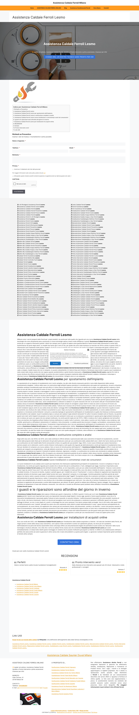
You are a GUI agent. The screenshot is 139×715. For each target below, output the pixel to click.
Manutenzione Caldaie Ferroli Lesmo (101, 644)
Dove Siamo (97, 8)
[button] (88, 350)
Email (72, 148)
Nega (67, 363)
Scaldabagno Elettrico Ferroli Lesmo (102, 646)
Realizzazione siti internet (64, 712)
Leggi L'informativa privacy (59, 710)
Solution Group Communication (82, 712)
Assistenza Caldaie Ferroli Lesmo (24, 111)
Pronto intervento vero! (22, 128)
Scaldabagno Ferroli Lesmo (81, 646)
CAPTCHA (15, 179)
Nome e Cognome (19, 141)
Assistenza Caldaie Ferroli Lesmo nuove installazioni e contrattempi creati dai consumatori (41, 117)
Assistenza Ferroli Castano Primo (62, 694)
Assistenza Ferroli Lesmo (20, 644)
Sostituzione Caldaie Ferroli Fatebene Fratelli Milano (68, 681)
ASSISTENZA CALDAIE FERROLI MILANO (49, 8)
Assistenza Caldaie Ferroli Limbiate (27, 588)
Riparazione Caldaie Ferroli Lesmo (38, 646)
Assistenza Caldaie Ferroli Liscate (27, 592)
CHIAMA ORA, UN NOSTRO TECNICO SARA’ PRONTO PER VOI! (70, 57)
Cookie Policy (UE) (73, 710)
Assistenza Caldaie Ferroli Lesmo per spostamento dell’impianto (33, 113)
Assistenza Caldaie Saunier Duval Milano (69, 655)
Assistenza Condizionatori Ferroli (80, 8)
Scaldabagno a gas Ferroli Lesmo (61, 646)
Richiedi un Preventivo (21, 109)
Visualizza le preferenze (81, 363)
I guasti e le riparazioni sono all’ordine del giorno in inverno (32, 119)
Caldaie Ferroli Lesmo (59, 644)
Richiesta (16, 155)
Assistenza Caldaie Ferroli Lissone (27, 594)
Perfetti (17, 126)
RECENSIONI (18, 123)
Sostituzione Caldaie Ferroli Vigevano (64, 667)
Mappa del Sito (84, 710)
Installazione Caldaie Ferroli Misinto (63, 670)
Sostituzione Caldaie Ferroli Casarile (63, 683)
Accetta (55, 363)
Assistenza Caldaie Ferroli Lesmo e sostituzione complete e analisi (34, 115)
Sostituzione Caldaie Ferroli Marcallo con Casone (67, 678)
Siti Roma (94, 712)
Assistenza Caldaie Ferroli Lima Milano (28, 586)
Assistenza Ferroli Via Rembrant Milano (64, 686)
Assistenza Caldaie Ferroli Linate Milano (29, 590)
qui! (44, 173)
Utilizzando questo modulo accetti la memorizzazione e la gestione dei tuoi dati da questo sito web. (42, 176)
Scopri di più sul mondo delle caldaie (24, 640)
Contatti (106, 8)
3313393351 (23, 685)
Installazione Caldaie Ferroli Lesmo (77, 644)
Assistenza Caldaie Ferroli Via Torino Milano (66, 673)
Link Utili (17, 130)
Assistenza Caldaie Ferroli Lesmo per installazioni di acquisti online (34, 121)
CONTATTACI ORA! (69, 542)
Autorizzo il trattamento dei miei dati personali (27, 169)
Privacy (15, 166)
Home (32, 8)
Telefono (16, 148)
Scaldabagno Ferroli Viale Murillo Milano (64, 675)
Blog (65, 8)
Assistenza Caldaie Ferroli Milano (69, 3)
